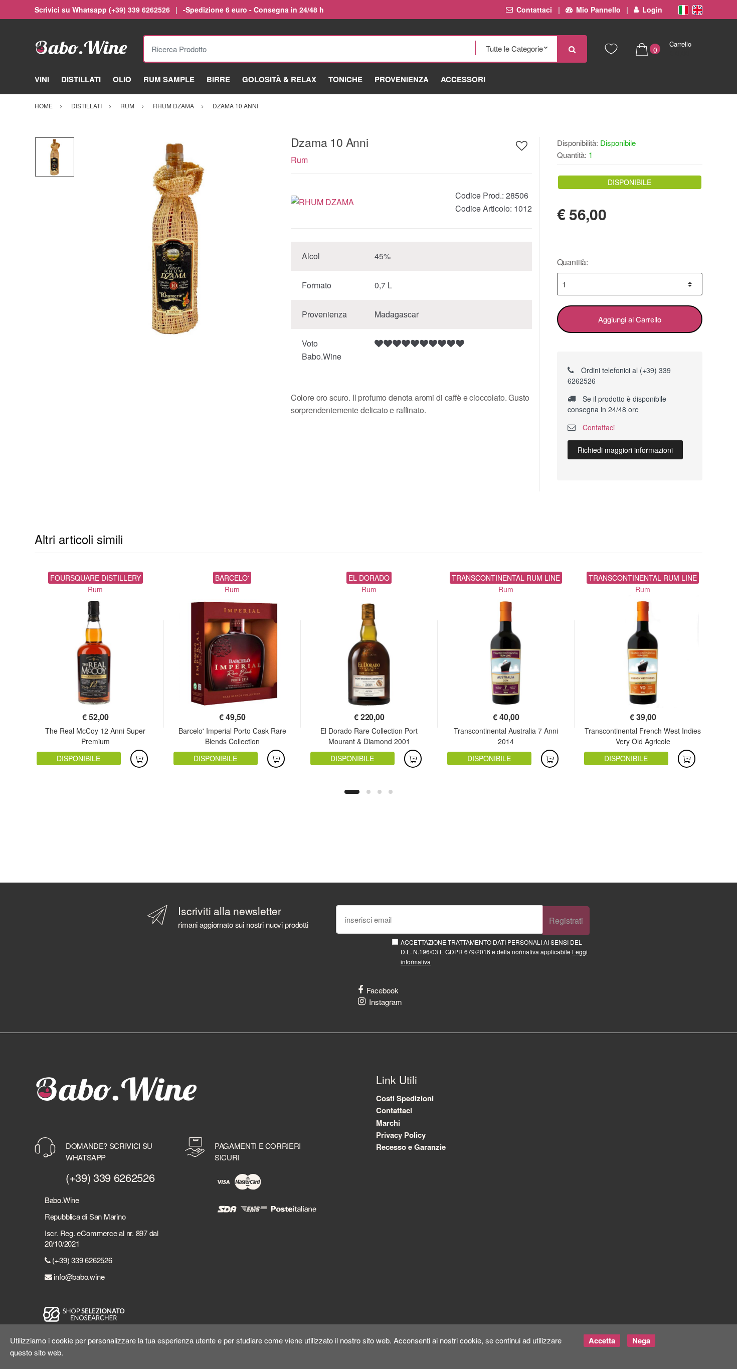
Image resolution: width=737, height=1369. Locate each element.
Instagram (385, 1001)
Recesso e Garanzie (411, 1146)
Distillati (81, 79)
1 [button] (351, 792)
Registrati (566, 920)
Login (652, 10)
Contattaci (534, 10)
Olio (122, 79)
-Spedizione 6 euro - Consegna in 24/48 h (253, 10)
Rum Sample (169, 79)
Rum (299, 159)
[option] (175, 237)
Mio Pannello (598, 10)
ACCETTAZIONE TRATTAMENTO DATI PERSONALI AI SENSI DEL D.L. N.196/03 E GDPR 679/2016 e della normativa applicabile (494, 952)
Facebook (382, 990)
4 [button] (391, 792)
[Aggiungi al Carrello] (139, 759)
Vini (42, 79)
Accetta (602, 1340)
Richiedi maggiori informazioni (625, 450)
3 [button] (380, 792)
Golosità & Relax (279, 79)
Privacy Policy (401, 1134)
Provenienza (402, 79)
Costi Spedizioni (405, 1098)
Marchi (388, 1122)
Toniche (345, 79)
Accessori (463, 79)
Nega (641, 1340)
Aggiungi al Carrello (629, 319)
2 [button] (368, 792)
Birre (218, 79)
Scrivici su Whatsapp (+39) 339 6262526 (102, 10)
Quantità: (573, 262)
